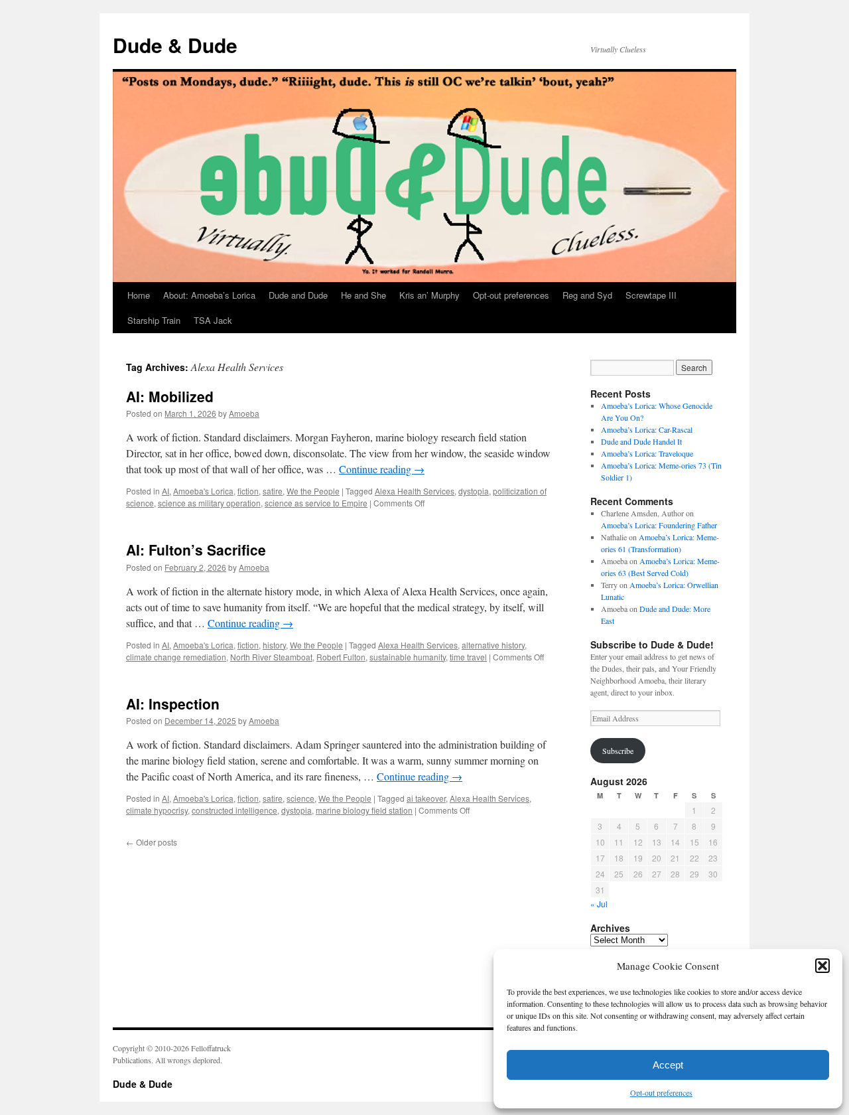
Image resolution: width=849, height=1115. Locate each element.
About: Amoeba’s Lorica (209, 295)
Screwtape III (651, 295)
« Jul (599, 903)
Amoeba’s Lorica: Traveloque (647, 453)
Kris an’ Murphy (429, 295)
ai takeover (426, 798)
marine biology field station (364, 810)
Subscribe (617, 750)
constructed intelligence (234, 810)
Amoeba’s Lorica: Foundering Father (659, 525)
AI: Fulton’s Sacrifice (196, 549)
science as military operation (209, 502)
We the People (313, 490)
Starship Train (153, 320)
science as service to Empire (316, 502)
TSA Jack (213, 320)
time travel (468, 656)
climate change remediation (176, 656)
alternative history (493, 644)
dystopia (473, 490)
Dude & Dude (175, 45)
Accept (668, 1065)
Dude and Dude (298, 295)
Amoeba (244, 413)
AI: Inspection (173, 703)
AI (165, 490)
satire (273, 490)
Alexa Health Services (414, 490)
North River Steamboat (271, 656)
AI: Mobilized (170, 396)
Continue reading (381, 469)
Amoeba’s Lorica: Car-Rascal (646, 429)
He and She (363, 295)
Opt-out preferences (661, 1092)
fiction (248, 490)
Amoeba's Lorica (203, 490)
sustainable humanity (407, 656)
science (300, 798)
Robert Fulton (340, 656)
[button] (822, 965)
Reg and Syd (587, 295)
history (274, 644)
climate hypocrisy (157, 810)
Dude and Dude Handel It (641, 441)
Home (138, 295)
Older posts (151, 842)
